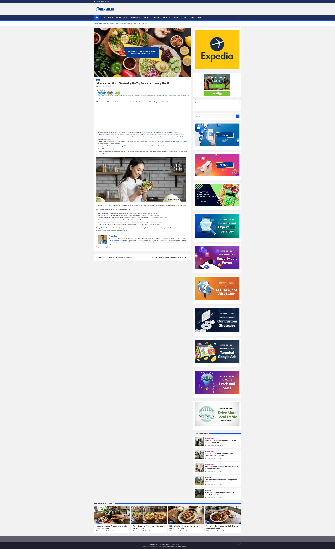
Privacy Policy (176, 544)
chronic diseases (176, 228)
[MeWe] (111, 93)
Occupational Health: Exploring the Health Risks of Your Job (169, 257)
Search (237, 116)
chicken (184, 137)
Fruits (100, 132)
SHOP (200, 17)
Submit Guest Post (182, 546)
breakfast (104, 213)
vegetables (108, 132)
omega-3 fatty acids (125, 146)
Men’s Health (135, 17)
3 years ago (101, 86)
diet (103, 96)
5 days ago (210, 484)
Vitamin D (177, 141)
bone (114, 143)
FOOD (184, 17)
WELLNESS (147, 17)
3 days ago (210, 471)
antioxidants (151, 132)
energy (98, 98)
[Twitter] (101, 93)
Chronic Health (107, 17)
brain (153, 146)
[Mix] (115, 93)
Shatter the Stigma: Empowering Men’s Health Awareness (115, 257)
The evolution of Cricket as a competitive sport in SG (221, 481)
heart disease (158, 222)
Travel (192, 17)
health (119, 96)
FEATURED (157, 17)
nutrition (112, 247)
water (147, 151)
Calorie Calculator (160, 544)
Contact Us (169, 544)
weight (144, 96)
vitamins (137, 132)
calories (170, 132)
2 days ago (210, 458)
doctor (138, 205)
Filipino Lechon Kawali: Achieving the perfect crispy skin (183, 527)
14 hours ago (210, 445)
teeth (172, 141)
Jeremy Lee (110, 86)
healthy (100, 96)
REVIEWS (176, 17)
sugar (164, 135)
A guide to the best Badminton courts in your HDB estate (220, 494)
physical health (129, 247)
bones (166, 141)
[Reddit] (108, 93)
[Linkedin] (104, 93)
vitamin (141, 141)
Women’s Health (121, 17)
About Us (152, 544)
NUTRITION (166, 17)
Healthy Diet (106, 247)
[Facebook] (98, 93)
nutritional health (120, 247)
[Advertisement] (142, 117)
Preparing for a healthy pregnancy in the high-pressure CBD (220, 442)
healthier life (124, 230)
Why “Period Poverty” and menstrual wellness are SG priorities (219, 455)
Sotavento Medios (114, 240)
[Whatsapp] (118, 93)
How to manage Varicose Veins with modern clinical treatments (222, 468)
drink (138, 151)
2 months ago (101, 531)
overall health (103, 154)
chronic (160, 96)
